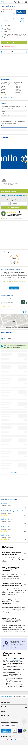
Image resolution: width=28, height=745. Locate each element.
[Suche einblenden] (15, 2)
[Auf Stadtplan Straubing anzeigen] (26, 312)
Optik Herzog (5, 535)
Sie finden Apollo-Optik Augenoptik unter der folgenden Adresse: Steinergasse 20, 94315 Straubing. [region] (13, 559)
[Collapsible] (25, 553)
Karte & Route (11, 52)
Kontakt (21, 52)
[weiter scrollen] (26, 51)
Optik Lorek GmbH (8, 299)
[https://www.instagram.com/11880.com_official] (7, 740)
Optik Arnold (5, 527)
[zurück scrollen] (1, 51)
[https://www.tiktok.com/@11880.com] (11, 740)
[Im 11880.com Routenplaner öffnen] (23, 311)
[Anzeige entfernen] (27, 739)
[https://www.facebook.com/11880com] (3, 740)
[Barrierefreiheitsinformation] (22, 2)
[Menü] (26, 2)
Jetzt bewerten (14, 288)
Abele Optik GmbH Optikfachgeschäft (12, 511)
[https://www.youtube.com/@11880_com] (19, 740)
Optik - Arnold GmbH (7, 519)
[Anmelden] (19, 2)
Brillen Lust (4, 503)
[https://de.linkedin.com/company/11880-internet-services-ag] (15, 740)
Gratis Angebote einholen (14, 43)
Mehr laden (14, 472)
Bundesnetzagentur (15, 660)
